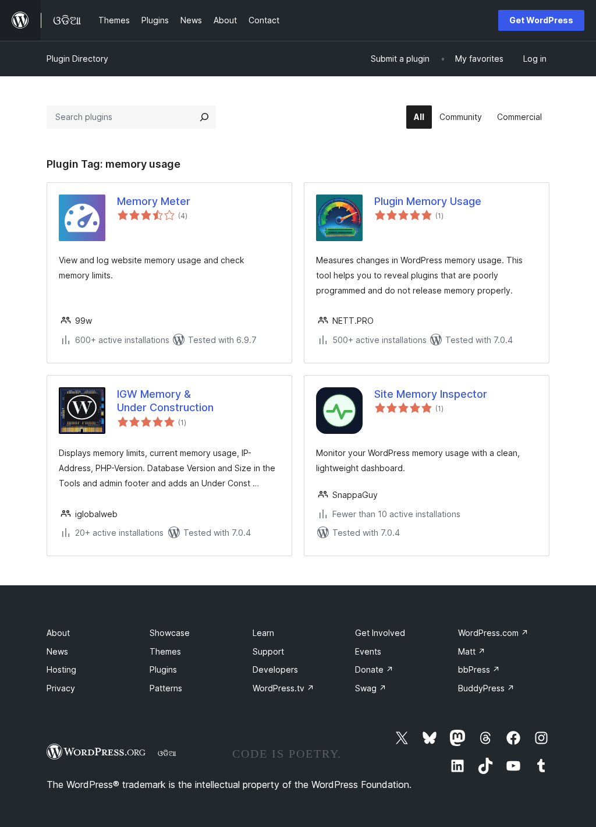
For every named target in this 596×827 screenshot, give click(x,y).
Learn (263, 633)
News (57, 651)
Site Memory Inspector (430, 394)
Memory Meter (153, 201)
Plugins (163, 669)
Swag (370, 688)
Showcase (170, 633)
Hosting (61, 669)
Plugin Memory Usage (427, 201)
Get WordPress (541, 20)
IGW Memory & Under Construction (165, 401)
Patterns (166, 688)
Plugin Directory (77, 58)
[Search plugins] (204, 117)
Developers (275, 669)
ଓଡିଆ (167, 753)
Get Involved (380, 633)
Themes (165, 651)
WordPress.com (493, 633)
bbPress (479, 669)
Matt (471, 651)
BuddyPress (486, 688)
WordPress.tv (283, 688)
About (58, 633)
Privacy (61, 688)
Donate (374, 669)
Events (368, 651)
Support (268, 651)
